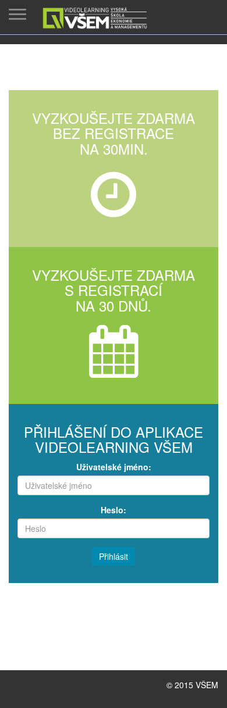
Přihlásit (113, 556)
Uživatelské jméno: (113, 467)
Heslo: (113, 510)
